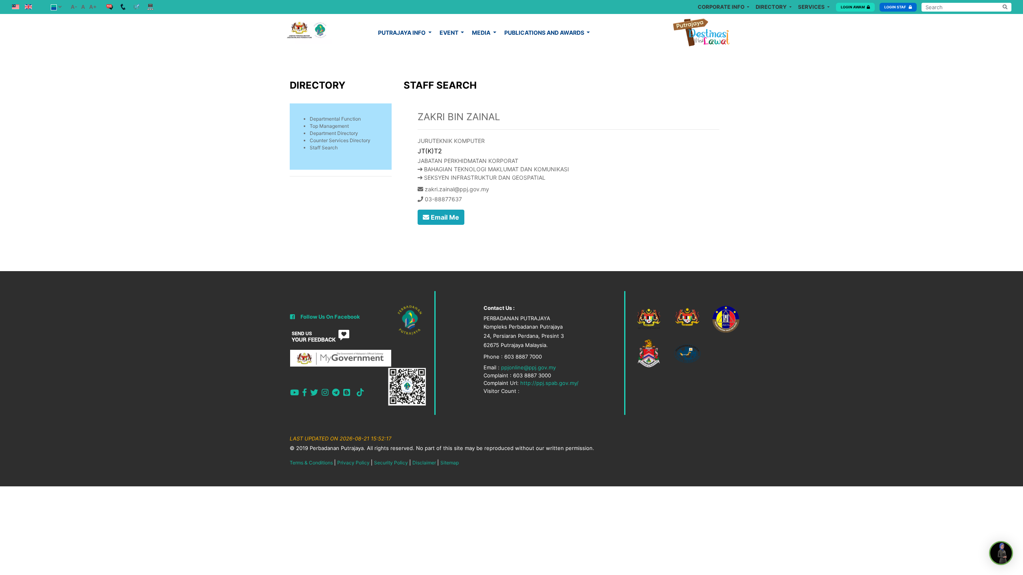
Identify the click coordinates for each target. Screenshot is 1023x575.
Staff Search (324, 148)
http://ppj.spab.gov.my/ (549, 383)
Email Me (444, 217)
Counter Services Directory (340, 140)
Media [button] (482, 32)
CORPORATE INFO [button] (722, 7)
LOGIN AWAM (853, 7)
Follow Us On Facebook (330, 316)
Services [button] (812, 7)
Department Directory (334, 133)
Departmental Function (335, 119)
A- (74, 7)
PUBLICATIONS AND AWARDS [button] (544, 32)
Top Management (329, 126)
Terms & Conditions (311, 463)
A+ (93, 7)
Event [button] (450, 32)
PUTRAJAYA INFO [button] (402, 32)
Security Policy (391, 463)
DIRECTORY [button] (772, 7)
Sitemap (449, 463)
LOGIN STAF (895, 7)
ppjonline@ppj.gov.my (528, 367)
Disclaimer (424, 463)
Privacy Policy (353, 463)
